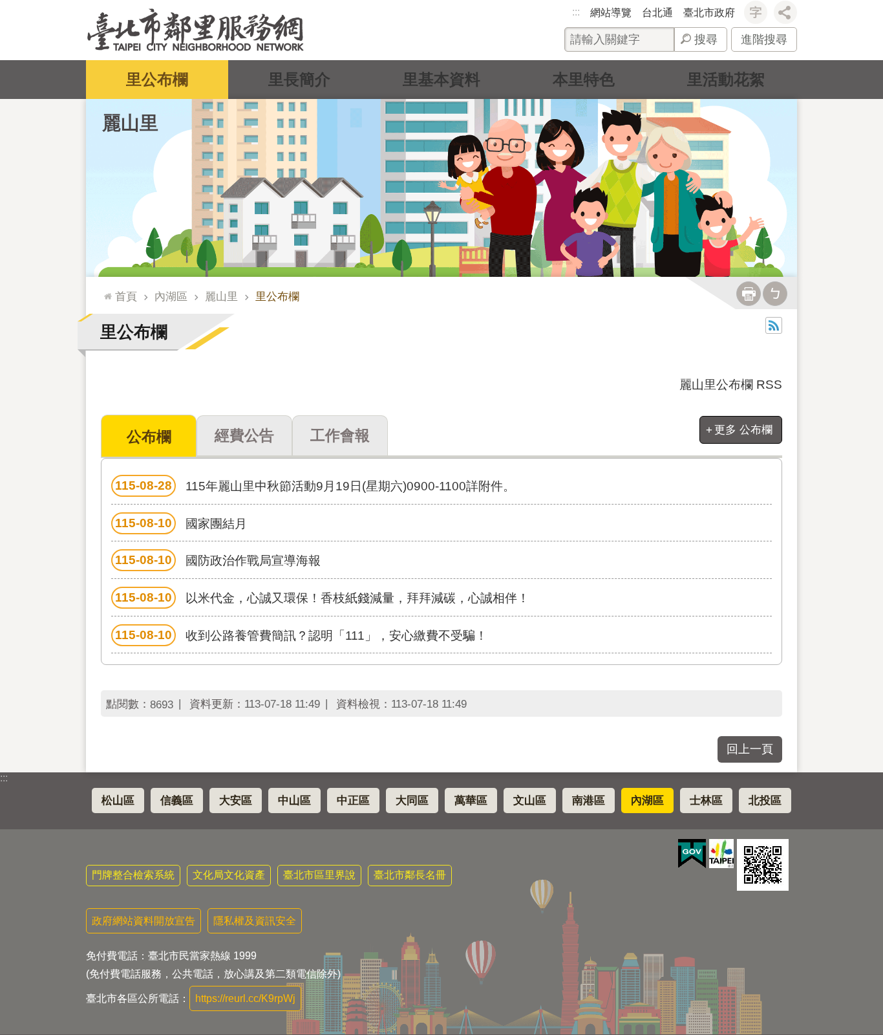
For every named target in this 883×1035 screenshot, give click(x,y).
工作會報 (340, 435)
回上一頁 (750, 749)
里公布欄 (157, 79)
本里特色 (584, 79)
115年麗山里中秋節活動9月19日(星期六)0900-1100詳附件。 (315, 486)
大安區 (235, 800)
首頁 (126, 296)
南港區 (588, 800)
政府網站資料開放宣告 (143, 920)
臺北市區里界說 (319, 874)
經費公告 (244, 435)
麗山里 (221, 296)
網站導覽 (611, 12)
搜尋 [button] (706, 39)
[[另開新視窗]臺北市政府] (721, 853)
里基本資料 (441, 79)
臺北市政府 (709, 12)
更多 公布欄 (743, 429)
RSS (773, 325)
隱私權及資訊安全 (254, 920)
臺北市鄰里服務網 (195, 30)
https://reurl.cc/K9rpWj (245, 998)
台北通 (657, 12)
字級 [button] (755, 12)
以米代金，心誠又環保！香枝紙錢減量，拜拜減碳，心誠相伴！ (322, 598)
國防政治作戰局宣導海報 (218, 560)
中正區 (353, 800)
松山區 (117, 800)
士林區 (706, 800)
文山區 (529, 800)
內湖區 (170, 296)
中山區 (294, 800)
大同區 (412, 800)
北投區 (765, 800)
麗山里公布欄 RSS (730, 384)
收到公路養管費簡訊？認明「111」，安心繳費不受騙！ (301, 635)
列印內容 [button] (748, 293)
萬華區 (470, 800)
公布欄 (149, 436)
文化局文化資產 (229, 874)
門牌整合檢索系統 (133, 874)
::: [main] (105, 290)
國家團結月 (181, 523)
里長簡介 (299, 79)
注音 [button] (775, 293)
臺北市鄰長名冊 (410, 874)
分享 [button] (785, 12)
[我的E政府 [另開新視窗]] (692, 854)
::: (576, 11)
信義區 (176, 800)
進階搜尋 (764, 39)
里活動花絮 (726, 79)
